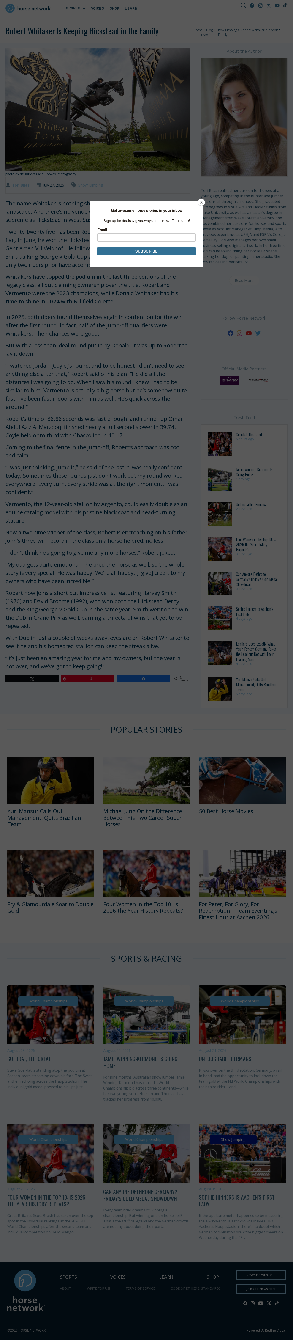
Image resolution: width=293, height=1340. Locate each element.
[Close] (201, 202)
